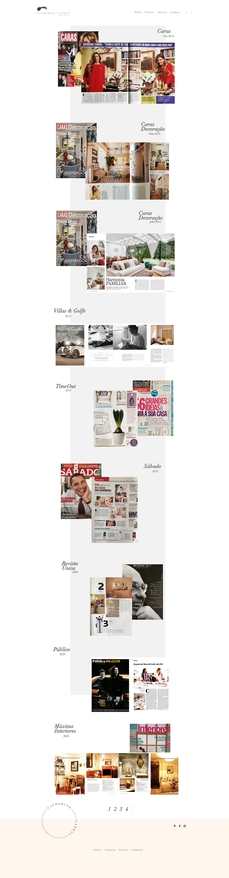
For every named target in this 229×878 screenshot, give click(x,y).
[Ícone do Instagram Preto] (184, 825)
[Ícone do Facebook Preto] (179, 825)
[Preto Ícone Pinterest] (174, 825)
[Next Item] (169, 73)
